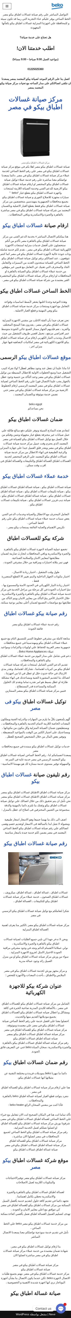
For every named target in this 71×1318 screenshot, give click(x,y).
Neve (52, 1314)
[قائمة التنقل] (7, 6)
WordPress (22, 1314)
